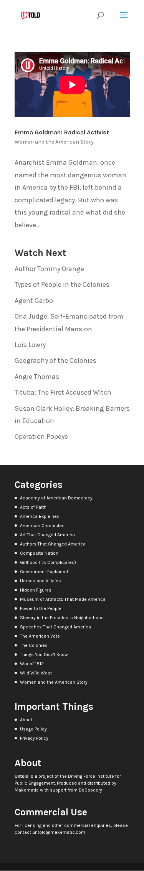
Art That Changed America (47, 534)
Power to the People (40, 608)
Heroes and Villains (40, 580)
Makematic (27, 790)
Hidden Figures (35, 590)
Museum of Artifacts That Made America (63, 599)
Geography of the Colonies (55, 360)
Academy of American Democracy (56, 498)
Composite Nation (39, 553)
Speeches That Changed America (55, 627)
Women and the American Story (54, 142)
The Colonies (34, 645)
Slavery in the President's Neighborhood (62, 617)
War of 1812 (32, 663)
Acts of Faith (33, 507)
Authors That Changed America (53, 544)
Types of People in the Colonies (62, 284)
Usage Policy (33, 729)
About (26, 719)
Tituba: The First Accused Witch (63, 392)
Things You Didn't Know (44, 654)
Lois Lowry (30, 344)
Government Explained (44, 571)
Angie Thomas (37, 376)
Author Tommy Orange (49, 268)
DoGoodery (90, 790)
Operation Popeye (41, 436)
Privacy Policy (34, 738)
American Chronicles (42, 525)
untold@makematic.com (58, 832)
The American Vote (40, 636)
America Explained (40, 516)
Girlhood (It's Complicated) (48, 562)
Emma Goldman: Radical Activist (62, 132)
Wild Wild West (36, 673)
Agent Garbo (34, 300)
